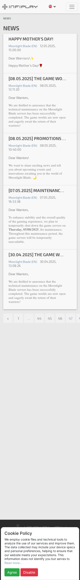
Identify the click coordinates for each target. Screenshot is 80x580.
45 (50, 318)
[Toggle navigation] (72, 7)
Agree (12, 572)
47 (71, 318)
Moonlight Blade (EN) (23, 46)
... (29, 318)
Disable (29, 572)
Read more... (13, 563)
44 (39, 318)
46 (60, 318)
